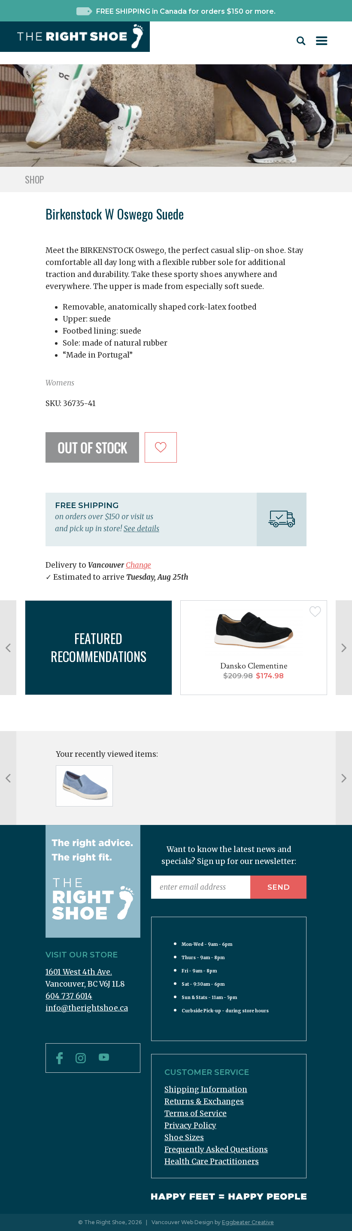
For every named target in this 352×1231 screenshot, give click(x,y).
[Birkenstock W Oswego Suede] (84, 786)
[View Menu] (322, 42)
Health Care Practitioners (211, 1161)
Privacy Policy (190, 1125)
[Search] (301, 43)
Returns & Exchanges (204, 1101)
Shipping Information (205, 1089)
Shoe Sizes (184, 1137)
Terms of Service (195, 1113)
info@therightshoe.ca (87, 1008)
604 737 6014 (69, 996)
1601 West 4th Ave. (79, 972)
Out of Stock (92, 447)
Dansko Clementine (253, 665)
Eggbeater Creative (248, 1222)
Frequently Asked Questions (216, 1149)
